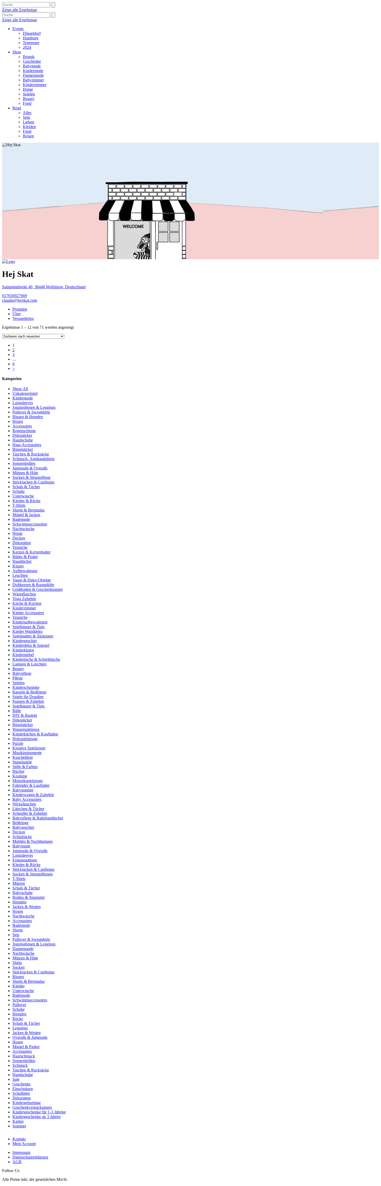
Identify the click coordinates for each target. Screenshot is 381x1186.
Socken (18, 967)
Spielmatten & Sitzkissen (32, 636)
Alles (27, 112)
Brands (28, 56)
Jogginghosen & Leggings (33, 407)
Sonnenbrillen (23, 463)
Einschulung (22, 1088)
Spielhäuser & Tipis (28, 626)
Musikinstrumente (27, 752)
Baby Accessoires (26, 799)
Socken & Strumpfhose (31, 477)
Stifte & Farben (25, 766)
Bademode (21, 519)
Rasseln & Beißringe (29, 692)
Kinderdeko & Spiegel (30, 645)
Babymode (32, 66)
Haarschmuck (23, 1056)
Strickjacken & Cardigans (33, 482)
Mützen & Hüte (25, 473)
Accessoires (22, 426)
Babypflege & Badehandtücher (37, 818)
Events (18, 28)
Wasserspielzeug (25, 729)
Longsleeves (22, 403)
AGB (17, 1162)
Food (27, 103)
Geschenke (32, 61)
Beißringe (20, 822)
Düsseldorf (32, 33)
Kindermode (33, 70)
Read (16, 108)
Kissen (18, 566)
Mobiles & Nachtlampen (32, 841)
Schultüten (21, 1093)
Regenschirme (24, 431)
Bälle (16, 710)
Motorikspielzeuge (27, 780)
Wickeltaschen (24, 804)
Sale (15, 1079)
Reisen (28, 136)
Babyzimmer (33, 80)
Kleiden (29, 126)
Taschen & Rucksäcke (30, 454)
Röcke (17, 1018)
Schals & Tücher (26, 487)
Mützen (18, 883)
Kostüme (19, 776)
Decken (18, 538)
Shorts (17, 930)
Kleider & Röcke (26, 501)
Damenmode (33, 75)
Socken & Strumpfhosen (32, 874)
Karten (18, 1121)
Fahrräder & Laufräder (31, 785)
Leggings (20, 1028)
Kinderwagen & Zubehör (33, 794)
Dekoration (21, 543)
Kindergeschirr (24, 640)
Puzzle (17, 743)
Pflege (17, 678)
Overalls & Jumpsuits (29, 1037)
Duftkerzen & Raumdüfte (33, 585)
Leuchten (20, 575)
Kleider (18, 986)
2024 (27, 47)
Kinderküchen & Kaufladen (35, 734)
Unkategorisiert (25, 393)
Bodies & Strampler (28, 897)
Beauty (28, 98)
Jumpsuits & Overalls (29, 468)
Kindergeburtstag (26, 1102)
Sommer (19, 1126)
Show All (20, 389)
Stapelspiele (22, 762)
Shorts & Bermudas (28, 510)
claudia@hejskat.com (19, 300)
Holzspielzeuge (25, 738)
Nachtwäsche (23, 529)
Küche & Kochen (26, 603)
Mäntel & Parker (26, 1046)
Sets (15, 934)
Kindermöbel (23, 654)
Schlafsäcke (22, 836)
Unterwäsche (23, 496)
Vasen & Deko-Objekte (31, 580)
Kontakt (19, 1139)
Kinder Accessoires (28, 612)
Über (16, 314)
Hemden (19, 902)
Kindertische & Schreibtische (36, 659)
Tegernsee (31, 42)
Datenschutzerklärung (30, 1157)
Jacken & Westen (26, 906)
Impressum (21, 1152)
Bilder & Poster (25, 557)
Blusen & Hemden (27, 417)
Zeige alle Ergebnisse (19, 10)
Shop (16, 52)
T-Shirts (18, 505)
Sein (26, 117)
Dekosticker (22, 435)
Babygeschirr (23, 827)
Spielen (29, 94)
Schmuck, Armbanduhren (33, 459)
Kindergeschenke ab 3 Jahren (36, 1116)
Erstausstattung (24, 860)
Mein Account (24, 1143)
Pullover (19, 1004)
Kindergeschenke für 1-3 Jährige (39, 1112)
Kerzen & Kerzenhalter (31, 552)
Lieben (28, 122)
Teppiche (19, 547)
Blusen (18, 976)
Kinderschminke (25, 687)
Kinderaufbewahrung (29, 622)
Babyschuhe (22, 892)
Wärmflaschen (24, 594)
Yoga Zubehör (24, 598)
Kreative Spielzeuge (28, 748)
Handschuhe (22, 440)
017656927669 (14, 295)
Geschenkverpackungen (32, 1107)
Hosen (17, 421)
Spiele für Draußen (28, 696)
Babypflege (21, 673)
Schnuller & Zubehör (29, 813)
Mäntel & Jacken (26, 515)
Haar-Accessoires (26, 445)
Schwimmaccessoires (29, 524)
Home (28, 89)
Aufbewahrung (24, 571)
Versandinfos (23, 318)
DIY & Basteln (24, 715)
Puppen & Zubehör (28, 701)
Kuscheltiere (22, 757)
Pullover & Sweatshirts (31, 412)
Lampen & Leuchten (29, 664)
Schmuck (20, 1065)
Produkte (19, 309)
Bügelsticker (22, 449)
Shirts (17, 962)
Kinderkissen (23, 650)
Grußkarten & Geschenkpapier (37, 589)
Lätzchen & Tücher (28, 808)
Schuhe (18, 491)
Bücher (18, 771)
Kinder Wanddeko (27, 631)
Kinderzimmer (34, 84)
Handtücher (22, 561)
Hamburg (30, 38)
